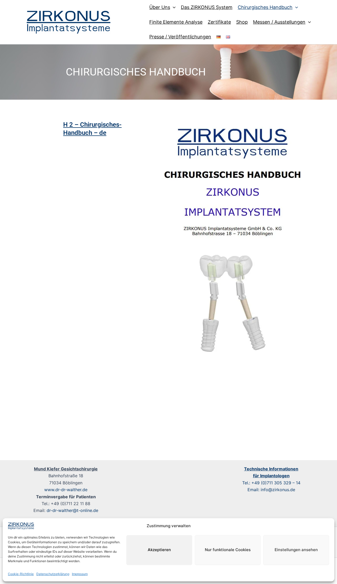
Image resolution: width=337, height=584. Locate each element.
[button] (173, 7)
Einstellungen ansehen (296, 549)
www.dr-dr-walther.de (65, 489)
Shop (242, 22)
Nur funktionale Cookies (228, 549)
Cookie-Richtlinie (21, 574)
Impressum (80, 574)
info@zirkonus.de (278, 489)
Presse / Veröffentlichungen (180, 36)
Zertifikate (219, 22)
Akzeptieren (159, 549)
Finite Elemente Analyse (175, 22)
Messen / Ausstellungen (279, 22)
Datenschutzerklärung (52, 574)
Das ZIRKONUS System (206, 7)
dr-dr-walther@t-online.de (72, 510)
